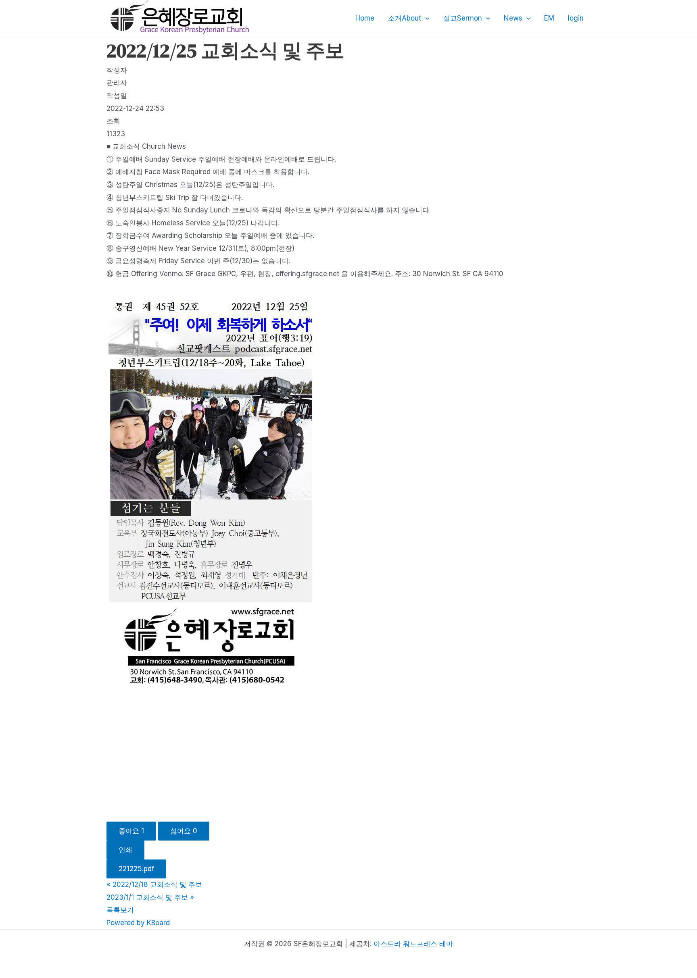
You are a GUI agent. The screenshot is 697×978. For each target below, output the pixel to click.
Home (364, 18)
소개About (404, 18)
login (576, 18)
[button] (425, 18)
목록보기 (120, 910)
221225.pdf (136, 869)
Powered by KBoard (138, 923)
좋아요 (131, 831)
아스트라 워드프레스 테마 (413, 944)
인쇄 (125, 850)
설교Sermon (462, 18)
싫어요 (183, 831)
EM (549, 18)
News (513, 18)
